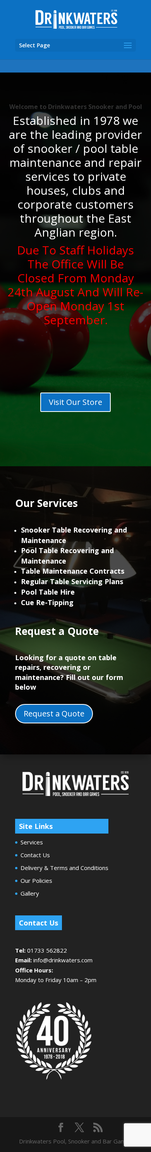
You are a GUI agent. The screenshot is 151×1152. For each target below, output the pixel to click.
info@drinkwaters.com (63, 960)
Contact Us (35, 855)
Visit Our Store (75, 402)
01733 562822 (47, 950)
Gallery (30, 893)
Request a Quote (54, 713)
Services (32, 842)
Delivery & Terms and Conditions (64, 868)
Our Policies (36, 880)
